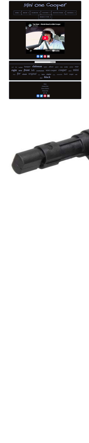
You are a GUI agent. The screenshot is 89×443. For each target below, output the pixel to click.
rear (77, 66)
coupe (71, 74)
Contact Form (45, 86)
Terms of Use (45, 90)
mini (76, 70)
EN (44, 93)
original (32, 73)
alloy (39, 74)
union (71, 67)
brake (54, 74)
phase (51, 66)
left (33, 70)
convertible (59, 74)
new (20, 70)
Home (45, 84)
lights (45, 67)
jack (13, 67)
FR (46, 93)
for (19, 73)
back (65, 74)
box (16, 67)
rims (61, 67)
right (14, 70)
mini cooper (51, 70)
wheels (24, 74)
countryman (40, 71)
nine (14, 74)
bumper (27, 67)
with (76, 74)
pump (66, 67)
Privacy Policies (45, 88)
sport (56, 67)
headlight (21, 67)
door (41, 78)
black (47, 77)
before (43, 74)
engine (48, 74)
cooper (62, 70)
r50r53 (69, 71)
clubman (37, 66)
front (27, 70)
